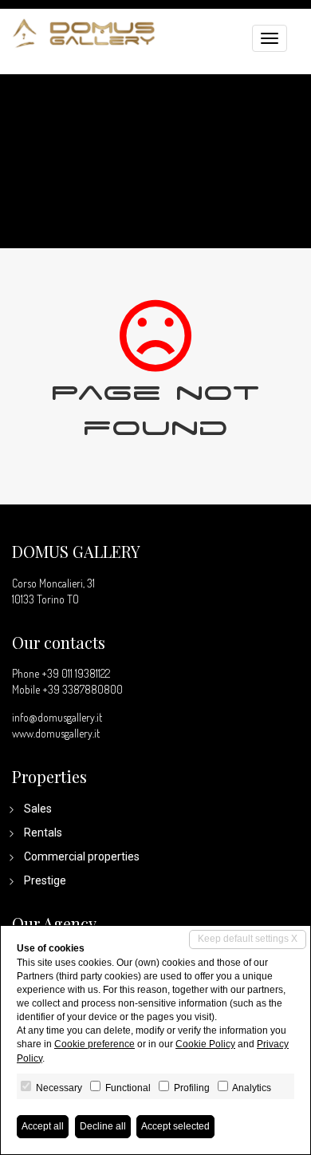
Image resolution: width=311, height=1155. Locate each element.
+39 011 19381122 (75, 673)
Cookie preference (94, 1044)
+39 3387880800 (82, 689)
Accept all (43, 1126)
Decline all (103, 1126)
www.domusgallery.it (56, 733)
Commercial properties (82, 856)
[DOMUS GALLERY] (84, 31)
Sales (38, 808)
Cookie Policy (205, 1044)
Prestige (45, 880)
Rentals (43, 832)
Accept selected (175, 1126)
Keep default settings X (247, 938)
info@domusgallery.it (57, 717)
